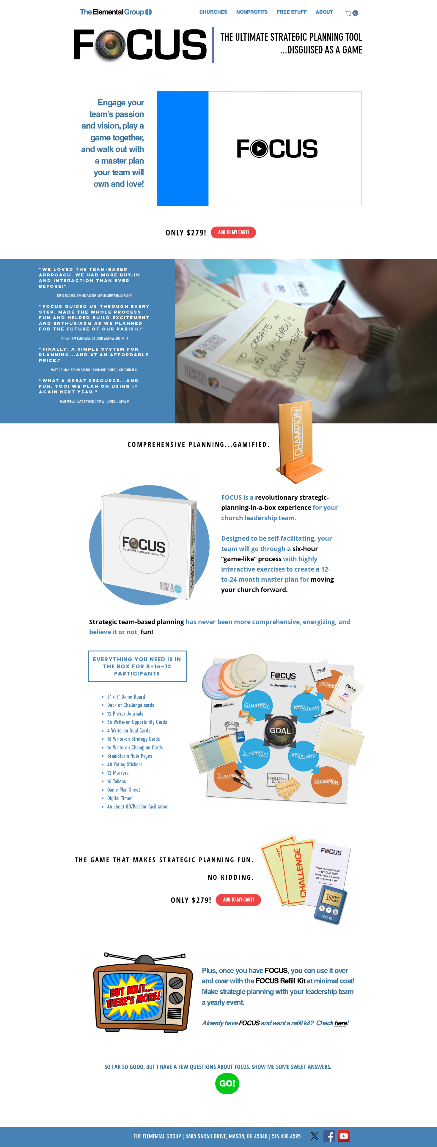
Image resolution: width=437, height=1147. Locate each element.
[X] (314, 1136)
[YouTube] (344, 1136)
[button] (213, 12)
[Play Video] (259, 148)
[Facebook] (329, 1136)
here (340, 1023)
